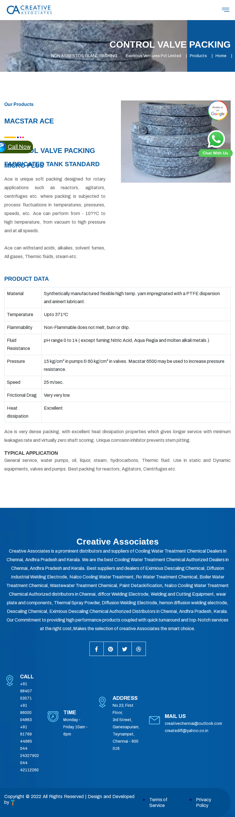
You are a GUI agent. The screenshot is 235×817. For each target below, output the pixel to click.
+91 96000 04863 (26, 712)
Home (221, 56)
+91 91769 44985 (26, 734)
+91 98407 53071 (26, 691)
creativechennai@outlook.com (193, 723)
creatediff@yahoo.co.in (186, 731)
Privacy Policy (203, 802)
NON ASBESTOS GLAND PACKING (84, 56)
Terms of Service (158, 802)
